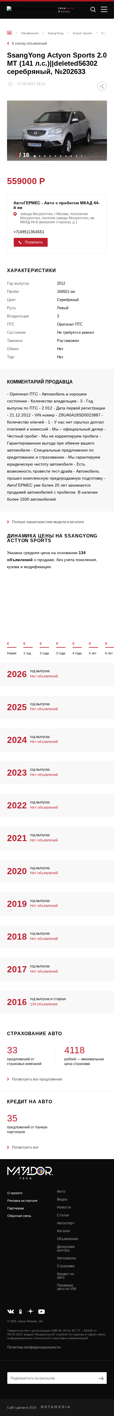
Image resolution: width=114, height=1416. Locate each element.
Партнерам (15, 1208)
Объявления (67, 1239)
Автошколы (66, 1258)
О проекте (15, 1193)
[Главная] (9, 32)
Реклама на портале (22, 1200)
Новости (64, 1207)
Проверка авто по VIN (66, 1287)
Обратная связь (19, 1216)
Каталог (63, 1231)
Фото (61, 1191)
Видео (62, 1199)
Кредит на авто (65, 1275)
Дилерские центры (66, 1248)
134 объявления (44, 1004)
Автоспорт (66, 1223)
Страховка (66, 1266)
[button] (99, 154)
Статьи (63, 1215)
